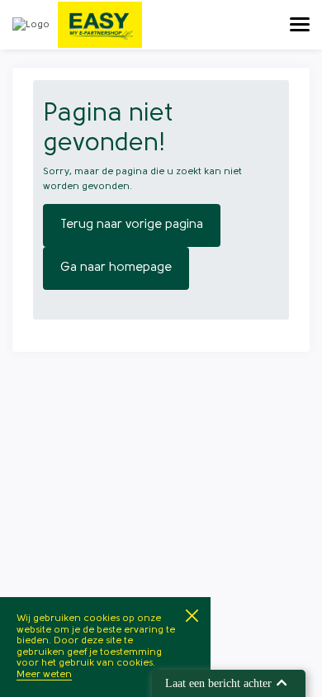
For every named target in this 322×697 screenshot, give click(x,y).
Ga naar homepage (116, 268)
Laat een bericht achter (218, 683)
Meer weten (44, 675)
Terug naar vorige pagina (131, 225)
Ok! (192, 615)
